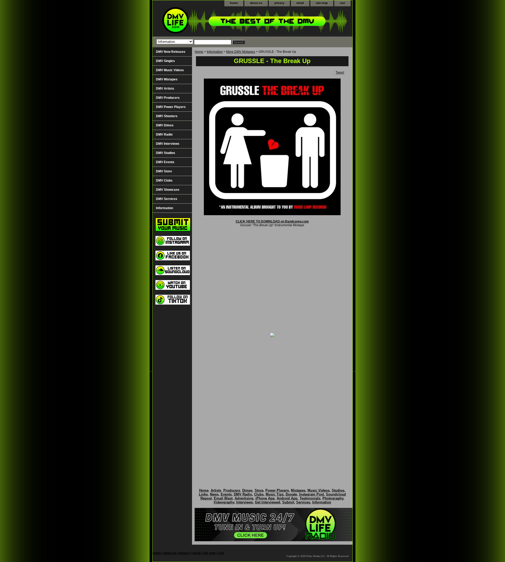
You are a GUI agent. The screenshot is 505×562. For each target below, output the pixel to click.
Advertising (244, 498)
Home (199, 52)
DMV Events (165, 162)
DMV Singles (165, 61)
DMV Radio (164, 134)
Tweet (340, 72)
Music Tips (275, 494)
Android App (287, 498)
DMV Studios (165, 153)
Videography (224, 502)
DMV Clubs (164, 180)
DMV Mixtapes (167, 79)
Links (203, 494)
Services (303, 502)
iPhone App (265, 498)
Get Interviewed (267, 502)
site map (322, 2)
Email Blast (223, 498)
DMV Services (166, 199)
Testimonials (310, 498)
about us (256, 2)
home (234, 2)
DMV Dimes (165, 125)
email (300, 2)
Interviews (244, 502)
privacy (279, 2)
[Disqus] (272, 407)
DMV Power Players (171, 107)
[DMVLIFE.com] (218, 21)
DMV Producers (168, 98)
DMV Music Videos (170, 70)
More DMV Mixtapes (240, 52)
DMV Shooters (167, 116)
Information (215, 52)
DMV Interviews (167, 144)
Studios (338, 490)
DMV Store (164, 171)
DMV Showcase (167, 190)
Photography (332, 498)
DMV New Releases (170, 52)
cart (342, 2)
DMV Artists (165, 88)
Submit (288, 502)
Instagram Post (311, 494)
